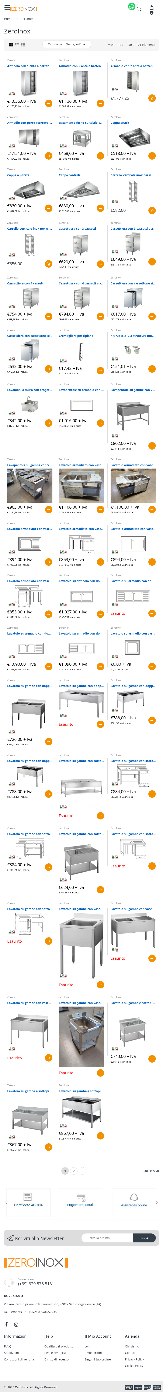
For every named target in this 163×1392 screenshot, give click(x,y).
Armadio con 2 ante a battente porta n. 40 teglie (133, 66)
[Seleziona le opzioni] (48, 103)
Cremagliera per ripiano (76, 336)
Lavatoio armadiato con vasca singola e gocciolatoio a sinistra (133, 529)
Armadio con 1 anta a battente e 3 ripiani (29, 66)
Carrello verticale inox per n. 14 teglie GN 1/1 (133, 175)
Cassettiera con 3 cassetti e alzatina (133, 228)
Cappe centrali (69, 175)
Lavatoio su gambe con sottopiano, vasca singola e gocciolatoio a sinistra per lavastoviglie (29, 909)
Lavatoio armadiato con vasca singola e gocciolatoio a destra (29, 529)
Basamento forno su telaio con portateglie (81, 123)
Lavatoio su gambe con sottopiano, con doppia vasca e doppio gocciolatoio (81, 761)
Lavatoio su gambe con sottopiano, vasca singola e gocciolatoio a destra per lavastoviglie (133, 834)
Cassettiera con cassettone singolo (133, 283)
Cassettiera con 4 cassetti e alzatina (81, 283)
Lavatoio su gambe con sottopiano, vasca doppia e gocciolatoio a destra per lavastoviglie (133, 761)
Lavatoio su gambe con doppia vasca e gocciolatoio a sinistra (29, 761)
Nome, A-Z (73, 44)
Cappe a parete (18, 175)
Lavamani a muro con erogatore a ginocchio (29, 390)
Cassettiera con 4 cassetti (25, 283)
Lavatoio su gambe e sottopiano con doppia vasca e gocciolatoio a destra (29, 1091)
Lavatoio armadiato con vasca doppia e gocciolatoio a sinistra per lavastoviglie (133, 465)
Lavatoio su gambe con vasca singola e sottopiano (81, 1003)
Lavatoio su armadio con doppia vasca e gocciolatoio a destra (29, 633)
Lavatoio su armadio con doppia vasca (81, 581)
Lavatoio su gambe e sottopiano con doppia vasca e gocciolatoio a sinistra (81, 1091)
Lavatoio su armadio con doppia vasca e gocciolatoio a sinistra (81, 633)
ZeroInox (12, 60)
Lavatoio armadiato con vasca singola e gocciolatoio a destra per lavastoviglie (81, 529)
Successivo (151, 1171)
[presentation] (6, 1202)
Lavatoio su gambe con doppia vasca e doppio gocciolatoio (81, 686)
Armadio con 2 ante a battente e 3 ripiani (81, 66)
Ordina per (56, 44)
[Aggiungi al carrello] (152, 98)
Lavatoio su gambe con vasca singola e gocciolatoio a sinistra (29, 1003)
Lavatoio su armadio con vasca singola (133, 633)
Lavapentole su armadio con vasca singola (81, 390)
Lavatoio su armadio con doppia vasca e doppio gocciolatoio (133, 581)
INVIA (144, 1238)
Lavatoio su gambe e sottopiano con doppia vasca (133, 1003)
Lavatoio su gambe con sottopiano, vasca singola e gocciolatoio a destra (81, 834)
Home (8, 19)
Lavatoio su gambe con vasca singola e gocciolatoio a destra (133, 909)
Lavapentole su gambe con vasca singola (133, 390)
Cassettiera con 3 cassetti (77, 228)
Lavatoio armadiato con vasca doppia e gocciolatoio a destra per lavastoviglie (81, 465)
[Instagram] (16, 1324)
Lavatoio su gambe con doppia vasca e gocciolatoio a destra (133, 686)
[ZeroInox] (23, 9)
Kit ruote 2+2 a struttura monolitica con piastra (133, 336)
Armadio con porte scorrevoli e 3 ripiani (29, 123)
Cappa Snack (120, 123)
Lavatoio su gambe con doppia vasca (29, 686)
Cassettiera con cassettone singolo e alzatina (29, 336)
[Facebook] (6, 1324)
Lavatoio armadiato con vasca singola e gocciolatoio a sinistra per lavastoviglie (29, 581)
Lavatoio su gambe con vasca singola (81, 909)
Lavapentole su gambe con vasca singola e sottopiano (29, 465)
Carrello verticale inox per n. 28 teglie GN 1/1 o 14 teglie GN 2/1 (29, 228)
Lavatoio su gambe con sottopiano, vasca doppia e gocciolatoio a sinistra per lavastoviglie (29, 834)
